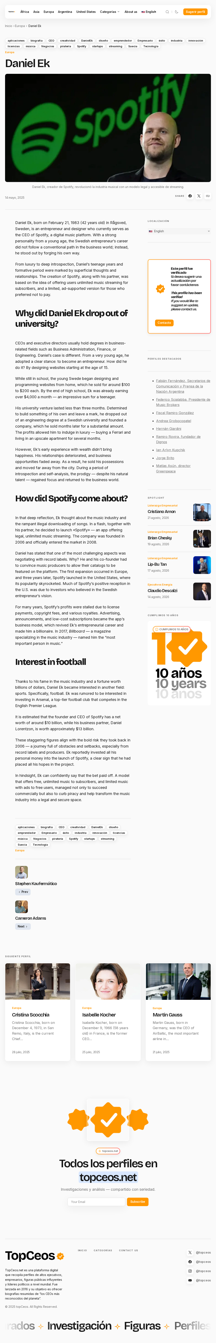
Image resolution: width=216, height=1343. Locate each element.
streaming (115, 46)
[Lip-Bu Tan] (202, 565)
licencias (14, 46)
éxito (162, 40)
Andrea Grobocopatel (173, 421)
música (30, 46)
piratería (65, 46)
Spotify (81, 46)
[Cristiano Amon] (202, 512)
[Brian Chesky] (202, 539)
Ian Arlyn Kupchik (170, 450)
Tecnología (150, 46)
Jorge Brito (165, 458)
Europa (20, 26)
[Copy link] (207, 196)
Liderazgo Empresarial (163, 505)
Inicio (8, 26)
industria (177, 40)
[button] (167, 12)
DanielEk (87, 40)
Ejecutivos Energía (160, 584)
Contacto (164, 322)
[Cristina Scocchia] (37, 981)
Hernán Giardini (168, 429)
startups (97, 46)
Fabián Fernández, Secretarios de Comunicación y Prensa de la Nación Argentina (183, 386)
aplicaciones (16, 40)
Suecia (132, 46)
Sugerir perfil (195, 11)
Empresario (145, 40)
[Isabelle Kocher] (108, 981)
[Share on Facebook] (190, 196)
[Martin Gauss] (178, 981)
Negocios (47, 46)
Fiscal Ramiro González (175, 413)
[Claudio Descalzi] (202, 591)
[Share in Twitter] (198, 196)
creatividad (67, 40)
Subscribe (137, 1201)
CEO (51, 40)
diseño (103, 40)
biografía (37, 40)
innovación (195, 40)
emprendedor (123, 40)
